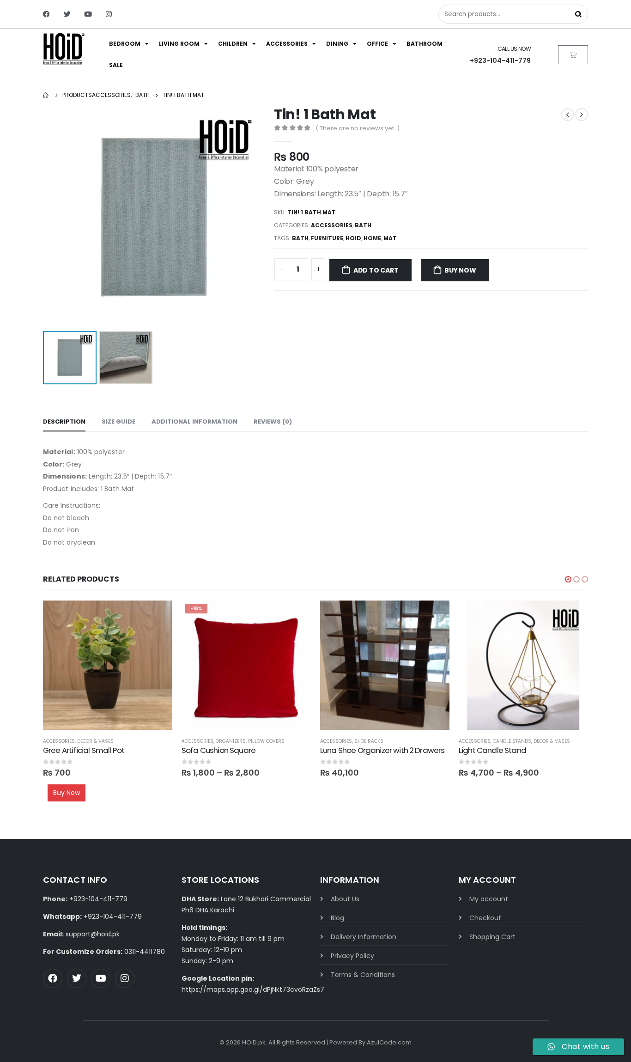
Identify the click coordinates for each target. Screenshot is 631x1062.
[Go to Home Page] (46, 95)
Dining (337, 44)
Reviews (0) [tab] (273, 421)
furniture (327, 238)
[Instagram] (108, 14)
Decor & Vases (95, 741)
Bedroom (124, 44)
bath (300, 238)
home (372, 238)
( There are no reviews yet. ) (358, 128)
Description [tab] (64, 421)
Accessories (287, 44)
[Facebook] (46, 14)
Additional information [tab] (194, 421)
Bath (363, 225)
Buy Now (460, 270)
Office (377, 44)
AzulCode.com (389, 1042)
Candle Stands (512, 741)
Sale (116, 65)
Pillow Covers (266, 741)
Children (233, 44)
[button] (568, 579)
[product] (107, 665)
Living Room (179, 44)
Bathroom (425, 44)
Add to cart (376, 270)
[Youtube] (88, 14)
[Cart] (573, 54)
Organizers (231, 741)
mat (390, 238)
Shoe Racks (368, 741)
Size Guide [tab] (118, 421)
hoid (353, 238)
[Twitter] (67, 14)
